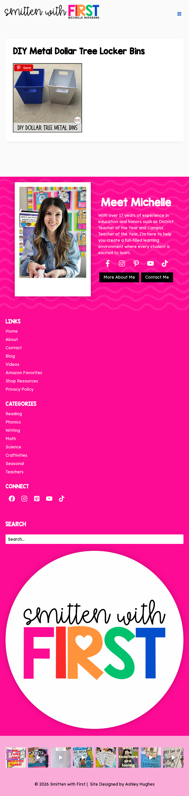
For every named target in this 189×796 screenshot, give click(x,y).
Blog (10, 356)
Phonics (13, 422)
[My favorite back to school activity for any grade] (61, 757)
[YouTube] (150, 263)
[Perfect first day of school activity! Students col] (173, 757)
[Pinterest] (136, 263)
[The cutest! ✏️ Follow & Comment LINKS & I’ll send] (16, 757)
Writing (13, 430)
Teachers (15, 471)
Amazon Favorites (24, 372)
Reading (14, 413)
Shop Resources (22, 381)
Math (11, 438)
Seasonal (15, 463)
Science (13, 447)
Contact (14, 347)
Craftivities (16, 455)
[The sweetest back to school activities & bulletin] (151, 757)
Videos (12, 364)
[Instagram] (121, 263)
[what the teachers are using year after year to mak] (128, 757)
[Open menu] (179, 14)
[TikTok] (61, 498)
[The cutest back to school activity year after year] (38, 757)
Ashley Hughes (140, 784)
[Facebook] (107, 263)
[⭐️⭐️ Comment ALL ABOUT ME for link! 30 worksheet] (83, 757)
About (12, 339)
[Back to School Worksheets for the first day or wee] (106, 757)
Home (12, 331)
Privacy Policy (19, 389)
